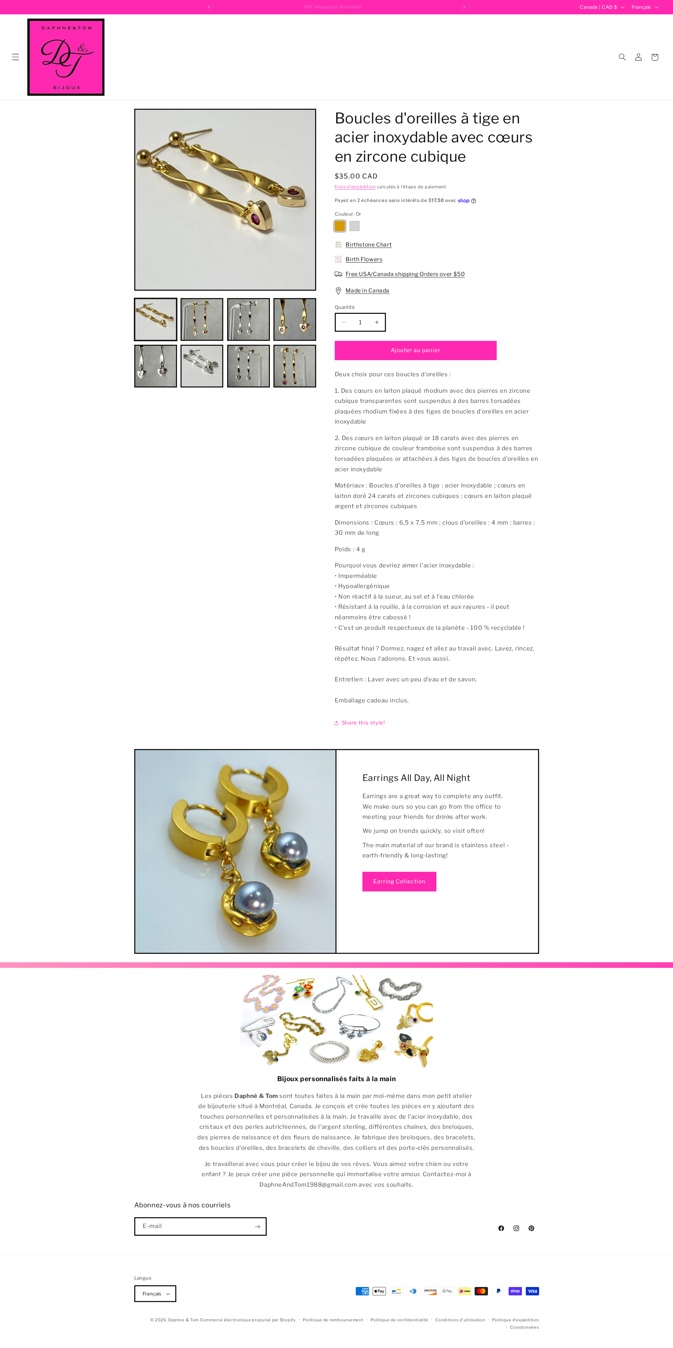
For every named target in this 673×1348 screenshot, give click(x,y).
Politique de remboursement (333, 1319)
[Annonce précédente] (209, 7)
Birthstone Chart (369, 244)
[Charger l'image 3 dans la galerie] (248, 319)
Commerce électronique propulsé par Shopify (248, 1319)
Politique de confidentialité (399, 1319)
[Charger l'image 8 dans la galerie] (248, 366)
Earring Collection (399, 881)
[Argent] (354, 226)
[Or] (340, 226)
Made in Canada (367, 290)
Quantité (345, 307)
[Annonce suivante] (464, 7)
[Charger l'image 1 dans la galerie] (155, 319)
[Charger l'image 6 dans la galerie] (202, 366)
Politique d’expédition (515, 1319)
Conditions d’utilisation (460, 1319)
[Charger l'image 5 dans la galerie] (155, 366)
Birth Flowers (364, 259)
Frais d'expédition (355, 186)
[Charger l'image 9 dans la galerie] (294, 366)
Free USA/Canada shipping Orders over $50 (405, 274)
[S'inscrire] (257, 1226)
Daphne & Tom (183, 1319)
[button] (15, 57)
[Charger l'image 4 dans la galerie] (294, 319)
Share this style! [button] (363, 723)
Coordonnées (524, 1327)
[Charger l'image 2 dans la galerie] (202, 319)
